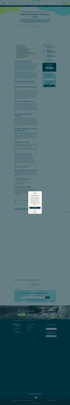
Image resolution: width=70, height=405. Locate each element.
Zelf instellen (35, 212)
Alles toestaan (35, 207)
